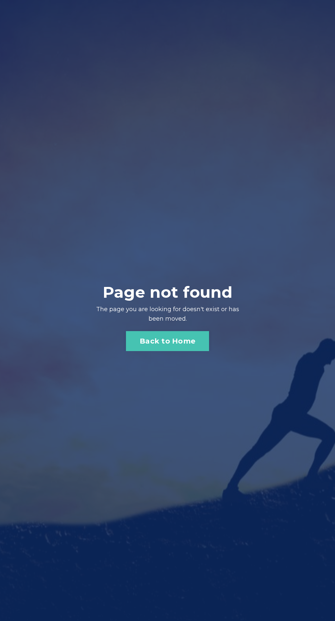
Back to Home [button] (167, 341)
